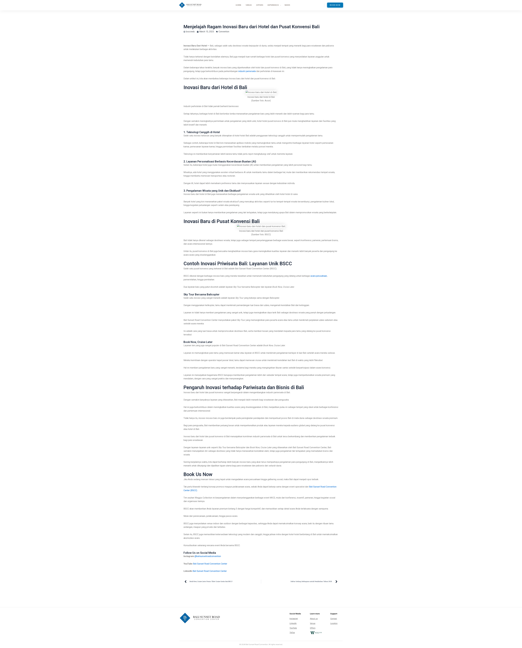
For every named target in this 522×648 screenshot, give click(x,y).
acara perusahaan (318, 276)
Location (334, 623)
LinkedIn (293, 623)
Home (238, 5)
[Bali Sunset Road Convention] (190, 5)
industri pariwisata (247, 71)
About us (314, 618)
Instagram (294, 618)
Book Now (335, 5)
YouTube (293, 628)
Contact (333, 618)
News (287, 5)
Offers (259, 5)
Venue (249, 5)
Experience (273, 5)
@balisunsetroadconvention (208, 556)
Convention (224, 31)
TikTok (292, 632)
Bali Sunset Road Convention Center (210, 563)
